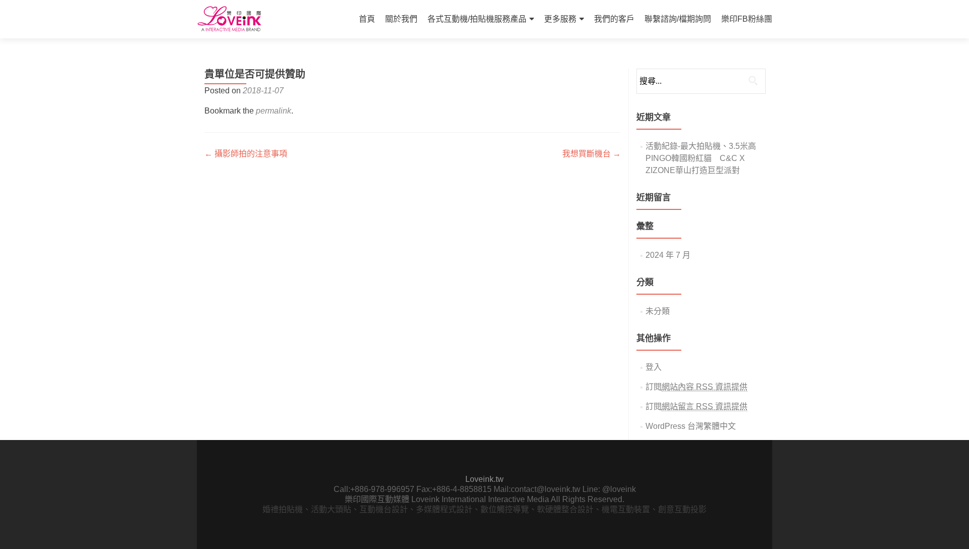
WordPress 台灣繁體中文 (690, 426)
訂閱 (696, 386)
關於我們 (401, 19)
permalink (273, 110)
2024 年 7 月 (667, 255)
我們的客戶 (614, 19)
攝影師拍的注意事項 (245, 153)
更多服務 (560, 19)
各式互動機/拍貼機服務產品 (476, 19)
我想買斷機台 (591, 153)
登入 (653, 367)
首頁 (367, 19)
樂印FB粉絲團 (746, 19)
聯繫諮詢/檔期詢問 (677, 19)
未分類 (657, 311)
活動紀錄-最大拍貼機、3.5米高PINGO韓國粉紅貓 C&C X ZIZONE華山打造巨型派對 (700, 158)
